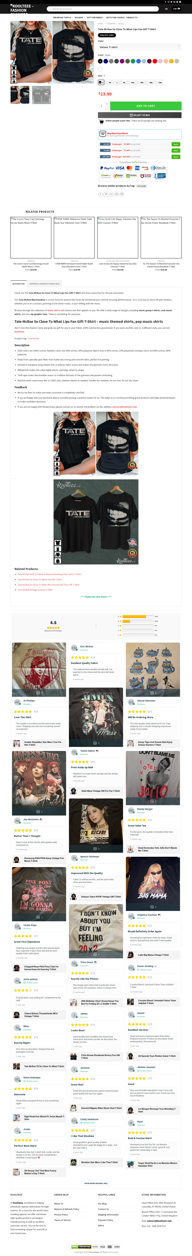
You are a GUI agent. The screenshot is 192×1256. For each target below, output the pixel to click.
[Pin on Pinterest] (116, 194)
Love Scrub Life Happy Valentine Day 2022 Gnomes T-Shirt (117, 265)
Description (19, 284)
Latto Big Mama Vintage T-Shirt (153, 955)
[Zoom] (14, 80)
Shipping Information (108, 1214)
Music (121, 23)
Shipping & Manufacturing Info (44, 284)
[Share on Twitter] (105, 194)
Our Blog (102, 1203)
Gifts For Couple (115, 17)
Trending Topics (62, 17)
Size (100, 75)
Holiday (79, 17)
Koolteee (19, 331)
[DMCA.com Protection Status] (81, 1247)
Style (101, 41)
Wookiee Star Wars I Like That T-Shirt (99, 1162)
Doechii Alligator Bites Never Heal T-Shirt (101, 1108)
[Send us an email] (174, 2)
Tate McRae (141, 186)
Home (100, 23)
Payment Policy (105, 1220)
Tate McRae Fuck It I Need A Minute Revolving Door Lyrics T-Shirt (49, 574)
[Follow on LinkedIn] (180, 2)
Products (131, 17)
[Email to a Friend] (111, 194)
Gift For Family (95, 17)
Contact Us (103, 1209)
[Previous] (15, 52)
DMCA (101, 1225)
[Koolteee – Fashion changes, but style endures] (23, 9)
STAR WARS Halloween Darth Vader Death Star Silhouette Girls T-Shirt (74, 265)
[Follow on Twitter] (171, 2)
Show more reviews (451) (96, 1183)
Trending (110, 23)
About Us (58, 1203)
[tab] (18, 283)
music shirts (53, 310)
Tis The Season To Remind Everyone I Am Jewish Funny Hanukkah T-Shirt (161, 265)
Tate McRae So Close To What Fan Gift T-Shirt (40, 579)
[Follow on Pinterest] (177, 2)
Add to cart (146, 106)
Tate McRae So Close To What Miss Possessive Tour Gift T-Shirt (48, 584)
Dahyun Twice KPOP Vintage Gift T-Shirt (101, 897)
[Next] (89, 52)
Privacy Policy (61, 1214)
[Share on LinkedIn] (121, 194)
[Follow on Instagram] (169, 2)
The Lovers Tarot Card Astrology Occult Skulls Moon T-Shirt (31, 265)
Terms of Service (62, 1220)
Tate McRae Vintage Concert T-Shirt (35, 589)
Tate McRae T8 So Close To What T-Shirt (44, 1066)
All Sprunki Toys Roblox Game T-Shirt (157, 1056)
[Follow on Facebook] (166, 2)
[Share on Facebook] (100, 194)
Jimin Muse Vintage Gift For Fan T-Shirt (100, 791)
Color (101, 55)
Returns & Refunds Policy (66, 1209)
